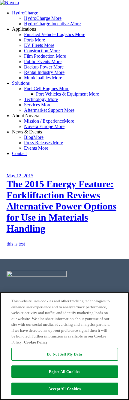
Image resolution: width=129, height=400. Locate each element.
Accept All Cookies (64, 388)
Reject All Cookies (64, 371)
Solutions (21, 83)
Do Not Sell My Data (64, 354)
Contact (19, 153)
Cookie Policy (36, 342)
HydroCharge (25, 12)
